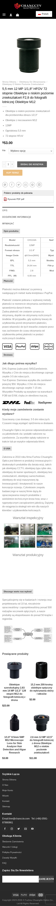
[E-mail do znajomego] (25, 184)
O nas (5, 785)
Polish (45, 14)
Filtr (4, 151)
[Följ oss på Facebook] (5, 828)
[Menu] (4, 14)
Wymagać (8, 223)
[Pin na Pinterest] (32, 184)
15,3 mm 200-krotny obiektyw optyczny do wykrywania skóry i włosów (42, 689)
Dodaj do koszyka (32, 164)
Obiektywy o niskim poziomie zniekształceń (23, 84)
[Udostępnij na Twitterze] (18, 184)
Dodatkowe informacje (16, 216)
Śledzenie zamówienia (13, 841)
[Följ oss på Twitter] (18, 828)
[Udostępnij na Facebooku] (11, 184)
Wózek (5, 796)
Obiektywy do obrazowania (32, 82)
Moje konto (7, 790)
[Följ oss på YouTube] (32, 828)
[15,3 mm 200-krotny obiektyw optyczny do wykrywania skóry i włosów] (41, 669)
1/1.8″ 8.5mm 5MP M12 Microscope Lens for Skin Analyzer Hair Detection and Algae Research (14, 745)
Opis (4, 210)
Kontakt (5, 801)
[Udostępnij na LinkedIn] (39, 184)
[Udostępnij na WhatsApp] (5, 184)
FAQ (4, 863)
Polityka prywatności (12, 852)
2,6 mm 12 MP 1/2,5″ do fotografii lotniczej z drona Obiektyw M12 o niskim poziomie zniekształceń (41, 745)
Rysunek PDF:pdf (16, 199)
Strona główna (9, 82)
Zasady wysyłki (9, 857)
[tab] (28, 210)
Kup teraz (12, 172)
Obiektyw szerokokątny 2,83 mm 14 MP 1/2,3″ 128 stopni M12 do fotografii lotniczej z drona (14, 692)
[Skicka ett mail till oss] (25, 828)
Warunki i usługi (9, 847)
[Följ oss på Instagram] (11, 828)
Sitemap (6, 806)
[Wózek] (17, 14)
